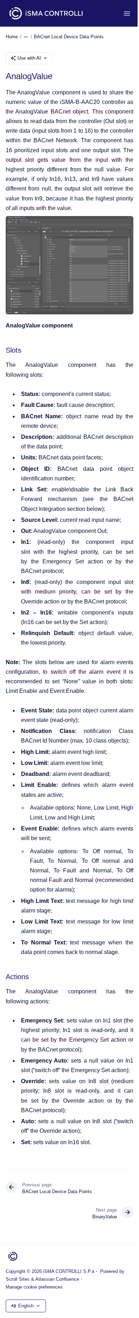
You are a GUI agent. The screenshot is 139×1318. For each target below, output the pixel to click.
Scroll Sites (18, 1279)
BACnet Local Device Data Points (69, 36)
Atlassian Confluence (57, 1279)
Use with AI (29, 58)
